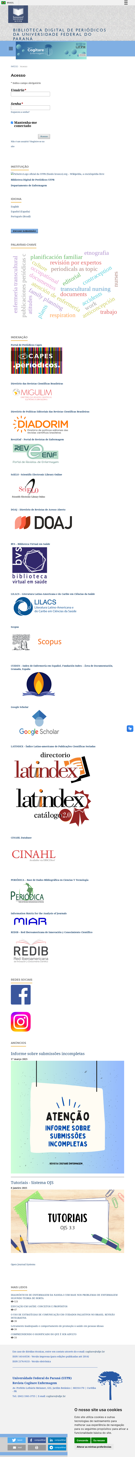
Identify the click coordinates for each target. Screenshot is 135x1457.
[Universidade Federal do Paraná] (57, 173)
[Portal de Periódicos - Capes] (36, 360)
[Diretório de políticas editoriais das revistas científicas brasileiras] (40, 424)
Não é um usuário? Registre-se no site (28, 144)
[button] (17, 1440)
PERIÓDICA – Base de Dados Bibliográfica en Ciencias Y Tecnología (50, 879)
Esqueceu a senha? (20, 111)
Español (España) (20, 211)
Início (14, 66)
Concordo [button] (82, 1440)
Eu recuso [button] (99, 1440)
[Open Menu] (11, 48)
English (15, 206)
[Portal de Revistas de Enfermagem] (35, 453)
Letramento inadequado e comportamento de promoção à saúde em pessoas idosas (57, 1326)
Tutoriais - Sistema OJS (32, 1182)
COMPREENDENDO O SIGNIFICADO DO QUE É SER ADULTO (43, 1334)
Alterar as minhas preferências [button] (94, 1446)
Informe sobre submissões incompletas (48, 1053)
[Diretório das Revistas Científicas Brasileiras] (32, 393)
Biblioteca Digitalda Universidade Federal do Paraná (60, 34)
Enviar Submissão (24, 231)
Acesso (44, 136)
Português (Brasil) (21, 216)
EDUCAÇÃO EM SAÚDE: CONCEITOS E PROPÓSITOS (39, 1306)
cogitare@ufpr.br (95, 1351)
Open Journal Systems (23, 1264)
